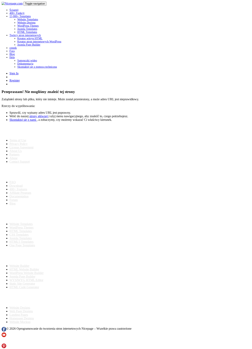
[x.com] (4, 341)
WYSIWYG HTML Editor (26, 280)
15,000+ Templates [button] (20, 16)
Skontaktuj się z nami (23, 119)
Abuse (13, 158)
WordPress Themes (28, 25)
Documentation (19, 196)
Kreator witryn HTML (30, 38)
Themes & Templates (22, 214)
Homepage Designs (21, 318)
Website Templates (27, 19)
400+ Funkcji (16, 13)
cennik (13, 47)
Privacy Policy (18, 143)
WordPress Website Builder (26, 273)
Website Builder (19, 265)
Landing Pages (18, 314)
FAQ (12, 182)
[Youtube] (4, 336)
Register (14, 80)
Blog (12, 54)
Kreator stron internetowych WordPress (39, 41)
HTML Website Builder (24, 269)
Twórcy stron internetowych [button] (25, 35)
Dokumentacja (25, 63)
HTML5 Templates (21, 241)
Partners (14, 154)
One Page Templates (22, 245)
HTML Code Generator (24, 287)
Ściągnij (14, 9)
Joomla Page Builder (28, 44)
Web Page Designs (21, 311)
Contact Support (19, 161)
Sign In (14, 73)
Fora (12, 51)
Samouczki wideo (27, 60)
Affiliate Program (20, 192)
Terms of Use (17, 140)
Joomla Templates (27, 28)
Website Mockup (20, 322)
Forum (13, 200)
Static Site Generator (22, 283)
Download (16, 185)
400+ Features (18, 189)
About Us (15, 151)
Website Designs (26, 22)
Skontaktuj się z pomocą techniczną (37, 66)
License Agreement (21, 147)
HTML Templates (27, 32)
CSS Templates (19, 234)
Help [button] (12, 57)
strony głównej (39, 116)
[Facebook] (4, 330)
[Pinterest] (4, 347)
